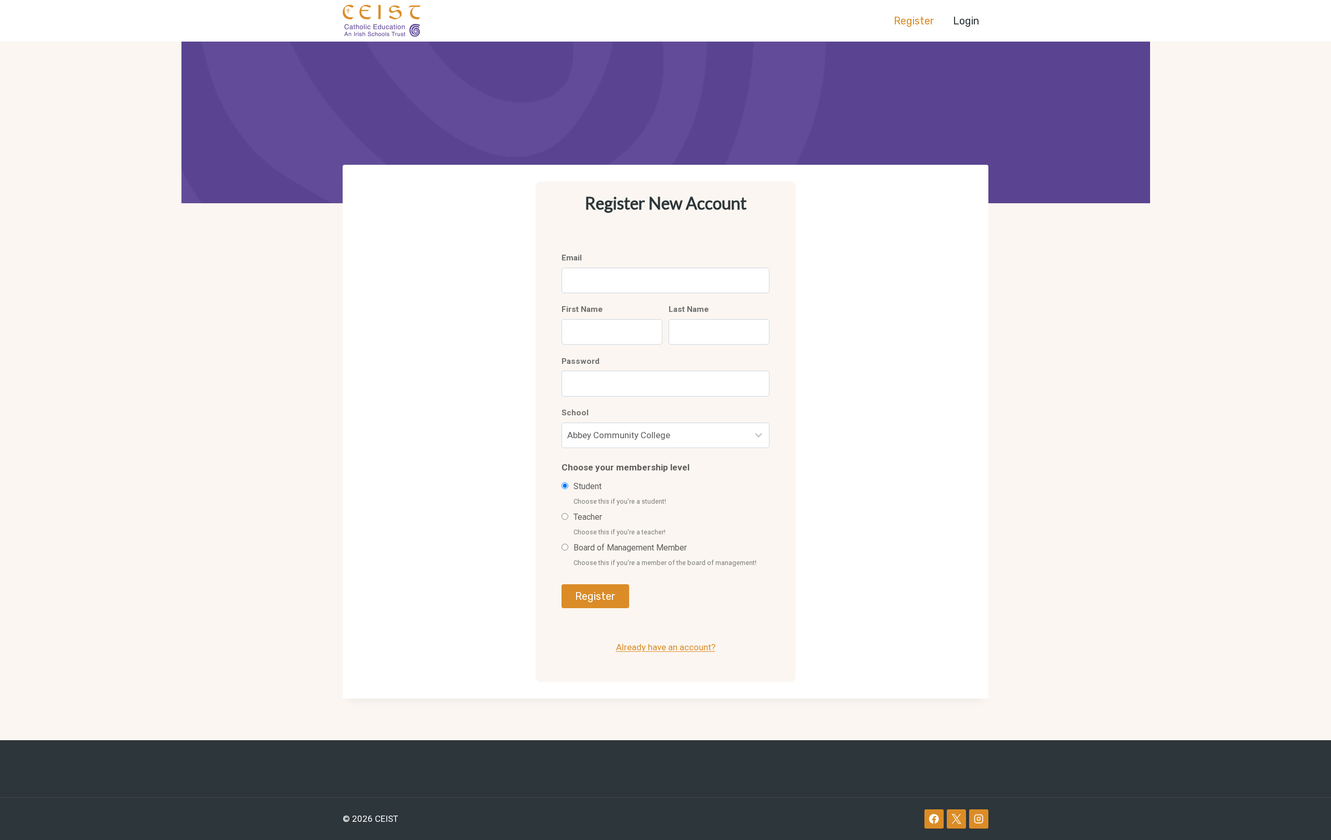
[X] (956, 819)
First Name (582, 309)
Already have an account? (665, 647)
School (575, 412)
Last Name (689, 309)
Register (914, 21)
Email (572, 257)
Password (580, 361)
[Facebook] (934, 819)
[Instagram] (978, 819)
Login (966, 21)
